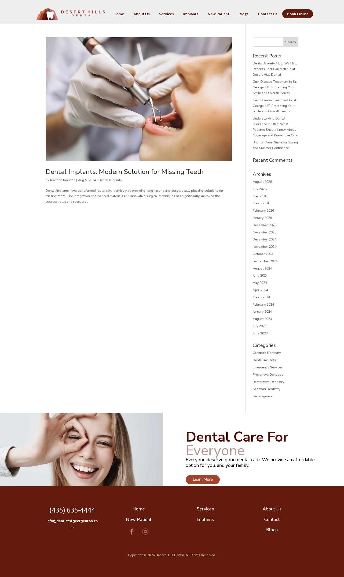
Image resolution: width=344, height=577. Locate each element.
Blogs (272, 530)
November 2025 (264, 232)
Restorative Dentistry (268, 382)
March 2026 (261, 203)
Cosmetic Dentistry (267, 353)
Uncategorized (263, 396)
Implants (205, 520)
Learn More (203, 479)
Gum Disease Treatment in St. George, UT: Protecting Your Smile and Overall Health (275, 87)
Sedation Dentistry (266, 389)
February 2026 (263, 210)
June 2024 (260, 275)
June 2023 (260, 333)
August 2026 (262, 182)
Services (205, 509)
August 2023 (262, 319)
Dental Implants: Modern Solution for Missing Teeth (125, 171)
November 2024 (264, 246)
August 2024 (262, 268)
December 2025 (264, 225)
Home (138, 509)
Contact (272, 520)
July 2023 (260, 326)
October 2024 (263, 254)
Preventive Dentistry (268, 374)
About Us (272, 509)
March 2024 (261, 297)
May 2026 (260, 196)
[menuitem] (119, 13)
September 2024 (265, 261)
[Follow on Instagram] (145, 532)
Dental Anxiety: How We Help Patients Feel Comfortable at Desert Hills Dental (275, 69)
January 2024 (262, 311)
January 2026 (262, 218)
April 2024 (260, 290)
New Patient (138, 520)
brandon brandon (62, 180)
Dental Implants (110, 180)
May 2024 (260, 283)
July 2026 (260, 189)
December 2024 (264, 239)
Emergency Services (268, 367)
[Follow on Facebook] (132, 532)
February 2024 (263, 304)
